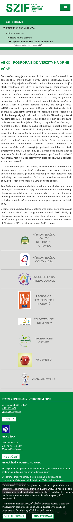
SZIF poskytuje (14, 21)
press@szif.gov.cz (13, 449)
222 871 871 (10, 408)
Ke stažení (10, 456)
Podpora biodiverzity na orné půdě (28, 45)
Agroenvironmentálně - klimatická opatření (32, 41)
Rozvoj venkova (16, 33)
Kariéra (9, 419)
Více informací (14, 516)
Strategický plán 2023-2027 (20, 27)
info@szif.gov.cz (12, 411)
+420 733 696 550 (13, 446)
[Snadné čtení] (6, 429)
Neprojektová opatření (21, 38)
